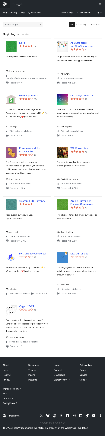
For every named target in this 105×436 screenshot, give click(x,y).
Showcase (33, 365)
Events (82, 370)
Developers (59, 375)
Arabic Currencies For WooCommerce (81, 203)
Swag (83, 379)
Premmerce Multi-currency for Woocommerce (29, 150)
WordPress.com (12, 388)
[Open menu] (100, 4)
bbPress (8, 398)
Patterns (32, 379)
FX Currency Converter (32, 253)
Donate (84, 375)
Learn (56, 365)
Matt (6, 393)
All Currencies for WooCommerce (81, 44)
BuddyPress (10, 403)
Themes (32, 370)
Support (58, 370)
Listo (22, 42)
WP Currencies (79, 148)
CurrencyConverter (81, 95)
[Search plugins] (40, 24)
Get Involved (86, 365)
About (6, 365)
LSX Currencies (79, 253)
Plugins (31, 375)
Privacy (6, 379)
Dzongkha (14, 415)
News (5, 370)
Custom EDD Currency (32, 201)
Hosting (7, 375)
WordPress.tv (62, 379)
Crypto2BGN (26, 306)
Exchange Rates (28, 95)
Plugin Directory (10, 12)
